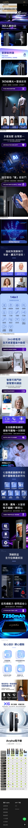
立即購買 (6, 6)
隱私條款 (5, 825)
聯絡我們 (5, 815)
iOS (16, 806)
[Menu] (24, 2)
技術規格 (6, 4)
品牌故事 (5, 806)
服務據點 (5, 812)
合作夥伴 (5, 821)
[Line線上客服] (24, 819)
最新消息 (5, 809)
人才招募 (5, 818)
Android (17, 809)
